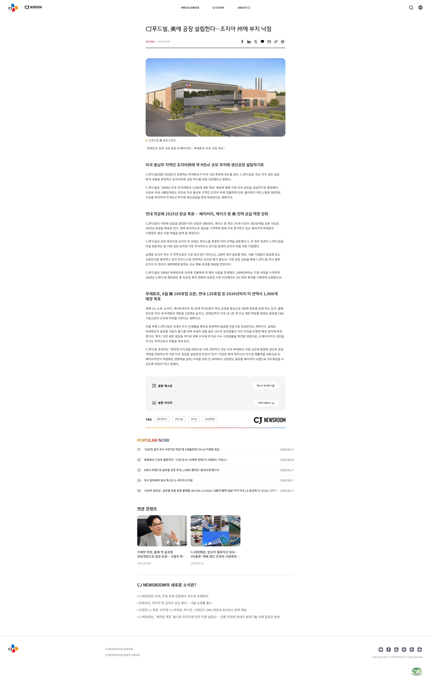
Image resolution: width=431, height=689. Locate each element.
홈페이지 (420, 650)
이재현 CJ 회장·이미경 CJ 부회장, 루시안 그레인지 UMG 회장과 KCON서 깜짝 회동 (193, 610)
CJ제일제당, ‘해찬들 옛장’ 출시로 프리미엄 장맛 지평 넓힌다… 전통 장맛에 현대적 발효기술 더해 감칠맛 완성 (209, 616)
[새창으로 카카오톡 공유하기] (262, 41)
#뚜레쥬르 (162, 419)
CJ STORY (218, 7)
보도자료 (150, 41)
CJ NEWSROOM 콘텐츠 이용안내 (122, 655)
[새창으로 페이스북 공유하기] (242, 41)
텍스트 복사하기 (264, 385)
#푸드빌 (179, 419)
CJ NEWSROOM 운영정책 (119, 649)
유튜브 (381, 650)
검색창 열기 (411, 8)
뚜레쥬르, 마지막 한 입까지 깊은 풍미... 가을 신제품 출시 (175, 603)
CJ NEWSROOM (13, 8)
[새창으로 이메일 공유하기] (269, 41)
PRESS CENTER (190, 7)
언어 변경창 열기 (420, 7)
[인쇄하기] (282, 41)
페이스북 (389, 650)
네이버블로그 (404, 650)
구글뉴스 (412, 650)
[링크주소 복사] (276, 41)
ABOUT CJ (244, 7)
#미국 (194, 419)
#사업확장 (210, 419)
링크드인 (396, 650)
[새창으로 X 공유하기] (255, 41)
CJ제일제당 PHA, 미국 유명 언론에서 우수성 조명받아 (173, 596)
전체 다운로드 (264, 402)
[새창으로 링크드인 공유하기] (249, 41)
